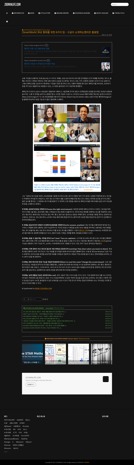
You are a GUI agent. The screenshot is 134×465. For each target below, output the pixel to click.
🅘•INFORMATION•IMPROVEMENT (33, 308)
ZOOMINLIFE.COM (33, 377)
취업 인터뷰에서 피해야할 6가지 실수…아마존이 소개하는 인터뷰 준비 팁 (42, 316)
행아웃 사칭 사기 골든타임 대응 (36, 48)
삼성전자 (20, 420)
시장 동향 (8, 432)
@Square (8, 426)
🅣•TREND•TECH (118, 13)
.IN (21, 432)
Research (20, 442)
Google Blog (88, 189)
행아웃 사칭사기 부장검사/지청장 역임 (39, 63)
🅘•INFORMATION (18, 13)
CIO (20, 429)
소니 (25, 429)
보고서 (16, 448)
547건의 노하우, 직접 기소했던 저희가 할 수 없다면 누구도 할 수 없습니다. (50, 66)
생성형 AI (17, 426)
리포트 (23, 423)
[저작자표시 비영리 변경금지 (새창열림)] (45, 299)
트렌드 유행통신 (19, 445)
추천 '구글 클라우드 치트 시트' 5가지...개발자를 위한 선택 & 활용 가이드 (42, 323)
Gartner (8, 445)
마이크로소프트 (10, 420)
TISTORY (86, 462)
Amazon (8, 448)
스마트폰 (16, 436)
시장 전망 (8, 429)
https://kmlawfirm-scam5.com (35, 60)
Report (29, 442)
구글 (26, 432)
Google (7, 442)
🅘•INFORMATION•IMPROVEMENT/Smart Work (36, 30)
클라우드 (7, 436)
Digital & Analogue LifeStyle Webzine (38, 380)
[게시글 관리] (31, 299)
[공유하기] (28, 299)
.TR (15, 432)
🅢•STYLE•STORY (44, 13)
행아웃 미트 (83, 230)
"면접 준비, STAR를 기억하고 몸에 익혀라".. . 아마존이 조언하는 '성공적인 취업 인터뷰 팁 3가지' (48, 321)
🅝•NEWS (31, 13)
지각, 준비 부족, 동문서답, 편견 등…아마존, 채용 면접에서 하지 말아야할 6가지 (43, 312)
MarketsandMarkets (12, 439)
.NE (6, 423)
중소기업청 (14, 423)
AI (14, 429)
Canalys (26, 426)
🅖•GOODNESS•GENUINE (81, 13)
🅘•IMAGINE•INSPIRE (61, 13)
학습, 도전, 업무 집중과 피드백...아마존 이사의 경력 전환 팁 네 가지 (40, 318)
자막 (102, 241)
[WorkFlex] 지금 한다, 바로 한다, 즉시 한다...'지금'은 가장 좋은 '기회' (41, 328)
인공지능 (25, 439)
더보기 (6, 452)
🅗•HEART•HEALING (101, 13)
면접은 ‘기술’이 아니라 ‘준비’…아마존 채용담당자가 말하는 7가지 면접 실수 (42, 314)
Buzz (28, 420)
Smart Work (49, 308)
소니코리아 (25, 436)
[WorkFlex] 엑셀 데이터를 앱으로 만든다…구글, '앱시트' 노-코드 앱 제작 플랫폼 (43, 325)
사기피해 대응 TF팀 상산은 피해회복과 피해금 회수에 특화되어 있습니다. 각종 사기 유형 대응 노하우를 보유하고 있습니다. (60, 52)
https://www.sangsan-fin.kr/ (34, 45)
